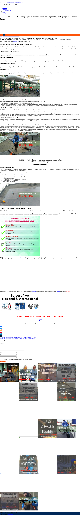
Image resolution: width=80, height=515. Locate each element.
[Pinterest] (40, 332)
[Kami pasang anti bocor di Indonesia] (66, 473)
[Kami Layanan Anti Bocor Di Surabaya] (9, 437)
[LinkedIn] (40, 334)
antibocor (34, 291)
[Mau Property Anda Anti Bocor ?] (47, 473)
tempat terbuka (20, 174)
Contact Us (4, 13)
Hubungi (58, 291)
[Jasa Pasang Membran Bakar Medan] (66, 381)
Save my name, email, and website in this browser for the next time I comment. (17, 359)
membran (23, 122)
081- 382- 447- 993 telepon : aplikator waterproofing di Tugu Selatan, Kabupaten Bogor (17, 338)
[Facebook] (40, 326)
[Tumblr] (40, 336)
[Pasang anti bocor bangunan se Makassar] (66, 437)
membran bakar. (3, 259)
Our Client (4, 8)
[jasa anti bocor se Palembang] (9, 510)
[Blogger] (40, 330)
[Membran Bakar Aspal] (28, 381)
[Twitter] (40, 328)
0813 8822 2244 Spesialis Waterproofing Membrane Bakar (11, 2)
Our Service (4, 9)
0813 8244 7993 (40, 320)
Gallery (3, 12)
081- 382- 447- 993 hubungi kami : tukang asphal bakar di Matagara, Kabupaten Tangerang (18, 337)
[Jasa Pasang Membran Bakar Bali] (47, 381)
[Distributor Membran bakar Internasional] (9, 381)
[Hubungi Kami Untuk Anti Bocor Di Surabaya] (9, 400)
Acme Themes (10, 514)
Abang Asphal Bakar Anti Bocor (6, 36)
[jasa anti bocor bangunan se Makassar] (28, 510)
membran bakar (16, 41)
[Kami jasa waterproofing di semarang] (47, 437)
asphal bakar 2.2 (16, 36)
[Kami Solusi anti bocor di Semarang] (28, 473)
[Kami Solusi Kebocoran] (47, 400)
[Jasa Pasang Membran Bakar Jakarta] (28, 400)
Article (3, 11)
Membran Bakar (8, 10)
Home (3, 6)
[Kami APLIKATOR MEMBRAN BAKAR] (66, 400)
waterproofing (19, 257)
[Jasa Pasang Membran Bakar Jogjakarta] (28, 437)
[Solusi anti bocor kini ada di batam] (9, 473)
